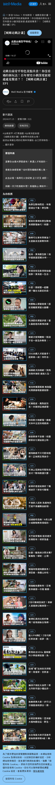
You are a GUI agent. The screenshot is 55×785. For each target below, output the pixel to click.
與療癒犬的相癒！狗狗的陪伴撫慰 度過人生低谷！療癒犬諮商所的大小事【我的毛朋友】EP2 (40, 371)
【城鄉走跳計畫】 (15, 33)
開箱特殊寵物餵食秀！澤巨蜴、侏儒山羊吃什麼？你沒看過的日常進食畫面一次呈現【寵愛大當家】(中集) (40, 570)
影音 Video (14, 15)
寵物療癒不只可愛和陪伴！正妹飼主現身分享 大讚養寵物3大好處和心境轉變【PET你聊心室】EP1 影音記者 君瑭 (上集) (40, 454)
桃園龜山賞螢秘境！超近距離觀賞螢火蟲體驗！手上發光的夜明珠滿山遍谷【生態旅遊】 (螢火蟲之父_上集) (40, 305)
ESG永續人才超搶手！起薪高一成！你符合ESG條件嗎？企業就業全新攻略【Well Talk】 (40, 355)
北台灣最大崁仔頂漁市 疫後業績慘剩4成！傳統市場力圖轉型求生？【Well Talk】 (40, 736)
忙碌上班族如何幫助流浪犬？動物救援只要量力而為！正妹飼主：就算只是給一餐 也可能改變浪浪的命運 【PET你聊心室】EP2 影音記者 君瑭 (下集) (40, 471)
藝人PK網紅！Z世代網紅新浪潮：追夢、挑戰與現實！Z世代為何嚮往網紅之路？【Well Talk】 (40, 637)
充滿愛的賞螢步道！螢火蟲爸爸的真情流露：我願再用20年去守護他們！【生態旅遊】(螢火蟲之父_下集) (40, 322)
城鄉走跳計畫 (41, 15)
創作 (34, 4)
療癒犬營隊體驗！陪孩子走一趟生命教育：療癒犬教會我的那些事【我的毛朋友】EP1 (40, 338)
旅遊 (32, 300)
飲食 (32, 233)
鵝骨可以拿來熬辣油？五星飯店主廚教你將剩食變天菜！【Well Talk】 (40, 239)
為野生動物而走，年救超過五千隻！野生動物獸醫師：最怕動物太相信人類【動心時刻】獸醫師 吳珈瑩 (40, 206)
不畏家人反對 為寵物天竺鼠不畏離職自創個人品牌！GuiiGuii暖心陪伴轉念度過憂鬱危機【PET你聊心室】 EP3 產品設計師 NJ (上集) (40, 504)
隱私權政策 (38, 771)
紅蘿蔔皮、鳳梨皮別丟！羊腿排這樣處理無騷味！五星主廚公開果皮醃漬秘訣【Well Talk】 (40, 405)
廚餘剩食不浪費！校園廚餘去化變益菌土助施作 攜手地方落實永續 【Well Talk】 (40, 438)
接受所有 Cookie (13, 779)
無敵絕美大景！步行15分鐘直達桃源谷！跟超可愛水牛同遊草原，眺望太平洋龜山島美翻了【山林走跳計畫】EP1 (40, 703)
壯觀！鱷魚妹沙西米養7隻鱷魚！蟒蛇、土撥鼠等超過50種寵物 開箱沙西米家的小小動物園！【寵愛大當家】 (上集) (40, 554)
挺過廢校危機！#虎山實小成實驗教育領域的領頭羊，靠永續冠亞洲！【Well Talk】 (40, 521)
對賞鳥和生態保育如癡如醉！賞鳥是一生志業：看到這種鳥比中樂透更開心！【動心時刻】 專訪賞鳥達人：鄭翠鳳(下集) (40, 272)
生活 (32, 333)
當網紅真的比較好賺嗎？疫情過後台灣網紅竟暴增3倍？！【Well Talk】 (40, 620)
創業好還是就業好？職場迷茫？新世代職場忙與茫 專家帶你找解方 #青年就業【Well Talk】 (40, 488)
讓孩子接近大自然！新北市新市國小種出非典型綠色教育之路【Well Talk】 (40, 687)
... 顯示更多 (8, 145)
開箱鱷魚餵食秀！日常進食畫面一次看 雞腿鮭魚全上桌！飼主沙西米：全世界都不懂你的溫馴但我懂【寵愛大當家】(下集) (40, 587)
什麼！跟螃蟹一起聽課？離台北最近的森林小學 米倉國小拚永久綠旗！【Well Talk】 (40, 289)
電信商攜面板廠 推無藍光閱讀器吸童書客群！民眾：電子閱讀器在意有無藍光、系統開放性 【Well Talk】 (40, 388)
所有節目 (27, 15)
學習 (32, 200)
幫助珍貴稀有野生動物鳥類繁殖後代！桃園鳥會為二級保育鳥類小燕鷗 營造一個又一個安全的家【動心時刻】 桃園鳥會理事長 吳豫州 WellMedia (40, 222)
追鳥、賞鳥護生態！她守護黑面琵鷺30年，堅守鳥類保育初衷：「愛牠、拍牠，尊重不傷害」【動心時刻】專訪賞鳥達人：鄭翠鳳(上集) (40, 256)
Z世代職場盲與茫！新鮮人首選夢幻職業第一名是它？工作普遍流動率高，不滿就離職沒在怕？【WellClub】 (40, 604)
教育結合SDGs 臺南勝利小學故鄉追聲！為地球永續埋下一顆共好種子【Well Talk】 (40, 653)
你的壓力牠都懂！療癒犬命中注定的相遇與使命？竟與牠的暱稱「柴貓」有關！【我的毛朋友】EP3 (40, 421)
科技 (32, 383)
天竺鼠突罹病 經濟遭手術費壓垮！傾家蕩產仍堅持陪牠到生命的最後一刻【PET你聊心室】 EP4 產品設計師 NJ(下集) (40, 537)
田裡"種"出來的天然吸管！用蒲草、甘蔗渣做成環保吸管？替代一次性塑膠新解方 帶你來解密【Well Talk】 (40, 670)
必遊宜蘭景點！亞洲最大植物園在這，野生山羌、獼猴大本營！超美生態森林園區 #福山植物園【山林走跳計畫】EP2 (40, 720)
